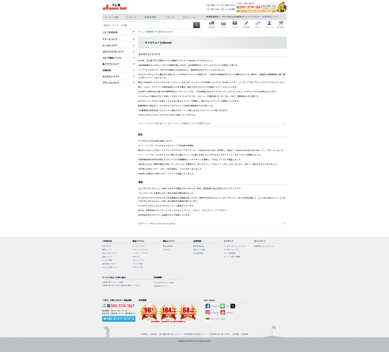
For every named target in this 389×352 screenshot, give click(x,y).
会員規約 (153, 334)
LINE (227, 306)
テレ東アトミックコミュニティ (235, 246)
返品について (107, 256)
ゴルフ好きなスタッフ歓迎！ (165, 282)
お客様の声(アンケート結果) (112, 282)
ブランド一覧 (138, 267)
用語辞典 (149, 31)
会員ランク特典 (199, 249)
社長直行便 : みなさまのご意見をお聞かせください (121, 285)
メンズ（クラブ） (139, 246)
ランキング (131, 17)
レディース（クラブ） (141, 249)
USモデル (136, 256)
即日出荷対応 (168, 246)
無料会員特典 (198, 246)
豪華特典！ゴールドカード (264, 246)
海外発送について (108, 264)
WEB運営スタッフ (160, 286)
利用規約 (144, 334)
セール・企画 (112, 17)
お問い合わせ (230, 5)
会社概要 (235, 334)
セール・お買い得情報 (232, 256)
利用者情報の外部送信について (195, 334)
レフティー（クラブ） (141, 253)
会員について (216, 5)
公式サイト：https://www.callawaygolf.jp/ (157, 223)
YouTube (229, 312)
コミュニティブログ (218, 319)
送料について (107, 249)
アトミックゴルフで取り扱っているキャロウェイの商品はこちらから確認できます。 (175, 123)
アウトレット (189, 17)
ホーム (140, 31)
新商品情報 (150, 17)
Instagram (215, 312)
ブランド (169, 17)
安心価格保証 (198, 253)
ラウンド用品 (138, 264)
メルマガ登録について (110, 267)
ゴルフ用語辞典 (229, 253)
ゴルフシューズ (138, 260)
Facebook (215, 306)
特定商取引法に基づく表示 (220, 334)
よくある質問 (230, 9)
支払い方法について (109, 253)
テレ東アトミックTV (231, 249)
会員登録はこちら (270, 16)
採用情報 (245, 334)
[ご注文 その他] (120, 305)
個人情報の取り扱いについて (170, 334)
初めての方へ (216, 9)
